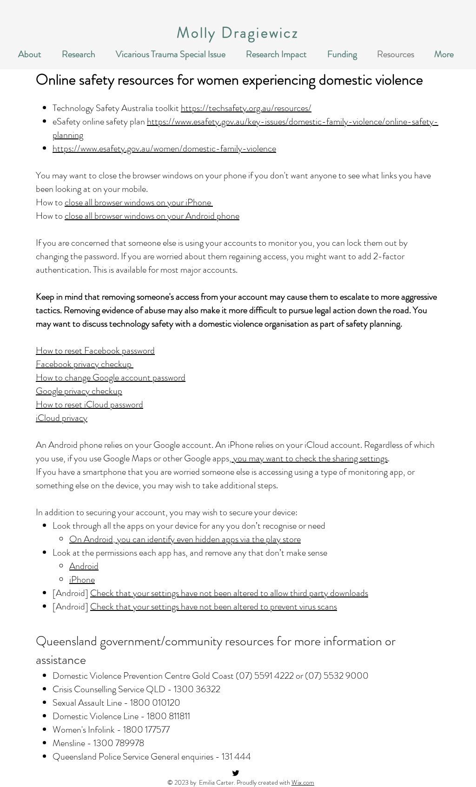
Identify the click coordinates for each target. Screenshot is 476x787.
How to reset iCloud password (89, 404)
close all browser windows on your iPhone (139, 202)
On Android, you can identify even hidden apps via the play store (185, 539)
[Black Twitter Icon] (235, 773)
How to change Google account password (110, 377)
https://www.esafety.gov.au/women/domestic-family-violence (164, 148)
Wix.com (302, 782)
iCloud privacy (61, 418)
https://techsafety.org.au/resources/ (246, 108)
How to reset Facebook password (95, 350)
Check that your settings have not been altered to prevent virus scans (213, 606)
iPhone (82, 579)
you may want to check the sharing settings (309, 458)
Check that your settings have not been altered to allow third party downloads (229, 593)
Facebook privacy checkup (84, 364)
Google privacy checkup (79, 391)
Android (84, 566)
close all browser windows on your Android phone (152, 216)
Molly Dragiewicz (238, 32)
